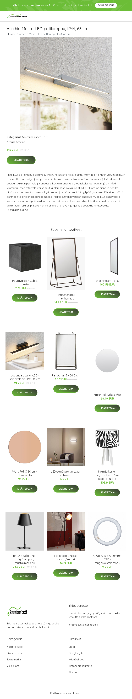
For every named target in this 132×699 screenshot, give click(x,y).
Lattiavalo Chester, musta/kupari (66, 557)
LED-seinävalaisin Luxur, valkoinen (66, 473)
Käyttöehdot (76, 659)
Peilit (44, 137)
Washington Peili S (107, 280)
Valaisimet (13, 665)
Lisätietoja (21, 160)
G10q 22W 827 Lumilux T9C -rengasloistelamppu (107, 559)
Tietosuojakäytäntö (80, 665)
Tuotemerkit (14, 659)
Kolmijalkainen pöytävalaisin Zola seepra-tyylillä (107, 475)
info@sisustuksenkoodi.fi (83, 624)
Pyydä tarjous (106, 5)
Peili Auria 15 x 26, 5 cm (66, 375)
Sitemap (73, 672)
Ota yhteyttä (76, 653)
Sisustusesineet (31, 137)
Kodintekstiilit (15, 646)
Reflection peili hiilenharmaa (66, 296)
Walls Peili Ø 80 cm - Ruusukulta (24, 473)
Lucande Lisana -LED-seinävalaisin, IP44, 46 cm (24, 377)
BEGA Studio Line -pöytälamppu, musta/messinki (24, 559)
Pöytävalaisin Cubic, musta (24, 282)
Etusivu (11, 34)
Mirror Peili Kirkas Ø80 (107, 394)
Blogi (72, 646)
